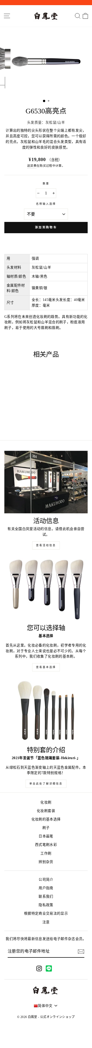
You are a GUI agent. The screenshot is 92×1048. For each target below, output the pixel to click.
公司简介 (46, 880)
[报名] (81, 951)
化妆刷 (45, 802)
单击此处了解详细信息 (46, 783)
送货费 (32, 166)
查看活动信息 (46, 545)
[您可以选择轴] (46, 589)
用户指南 (46, 888)
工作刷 (45, 853)
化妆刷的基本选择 (46, 819)
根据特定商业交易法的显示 (46, 913)
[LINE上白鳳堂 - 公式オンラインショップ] (49, 968)
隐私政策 (46, 905)
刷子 (46, 828)
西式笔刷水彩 (46, 845)
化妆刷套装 (46, 811)
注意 (46, 922)
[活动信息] (46, 482)
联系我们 (46, 896)
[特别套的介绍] (46, 711)
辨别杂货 (46, 862)
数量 (46, 183)
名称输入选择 (46, 203)
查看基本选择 (46, 667)
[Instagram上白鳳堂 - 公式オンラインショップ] (39, 968)
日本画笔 (46, 836)
